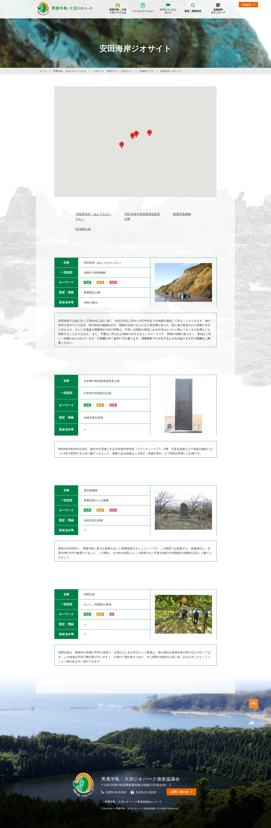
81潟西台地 (83, 229)
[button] (121, 145)
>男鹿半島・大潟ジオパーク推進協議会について (132, 801)
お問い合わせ (179, 791)
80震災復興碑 (182, 214)
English (246, 4)
